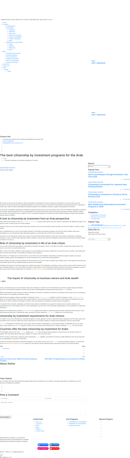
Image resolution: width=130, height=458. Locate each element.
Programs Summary (74, 425)
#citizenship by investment (111, 225)
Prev (2, 356)
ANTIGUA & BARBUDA (15, 37)
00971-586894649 (98, 63)
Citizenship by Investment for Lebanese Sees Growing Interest (107, 185)
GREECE (11, 46)
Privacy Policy (40, 431)
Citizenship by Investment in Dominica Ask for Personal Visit (107, 195)
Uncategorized (95, 218)
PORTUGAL (12, 48)
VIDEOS (38, 429)
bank (64, 289)
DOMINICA (12, 30)
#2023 (89, 225)
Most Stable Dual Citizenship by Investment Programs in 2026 (107, 205)
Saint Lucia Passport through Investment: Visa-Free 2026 (108, 175)
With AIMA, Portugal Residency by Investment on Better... (65, 359)
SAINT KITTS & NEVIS (15, 35)
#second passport (92, 227)
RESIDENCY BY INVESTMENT (14, 42)
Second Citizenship (11, 57)
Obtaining (2, 323)
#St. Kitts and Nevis (102, 227)
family (38, 337)
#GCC (124, 225)
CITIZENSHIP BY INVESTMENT (78, 422)
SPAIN (10, 44)
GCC (10, 452)
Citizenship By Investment (13, 53)
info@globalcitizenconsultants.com (13, 143)
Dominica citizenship (12, 62)
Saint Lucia (12, 33)
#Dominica (120, 225)
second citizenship (117, 227)
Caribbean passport (78, 297)
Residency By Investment (98, 217)
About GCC (6, 64)
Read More (49, 19)
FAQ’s (4, 67)
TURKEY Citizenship (14, 39)
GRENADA (12, 31)
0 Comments (126, 179)
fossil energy (51, 312)
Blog (4, 51)
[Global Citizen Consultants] (35, 8)
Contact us (6, 66)
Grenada (35, 332)
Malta (10, 40)
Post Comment (5, 417)
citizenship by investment (30, 221)
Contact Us (39, 423)
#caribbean (6, 348)
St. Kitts (22, 332)
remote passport (111, 227)
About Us (38, 422)
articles (55, 341)
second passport (44, 297)
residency (69, 325)
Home (4, 22)
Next (83, 356)
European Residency (12, 55)
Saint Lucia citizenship (12, 60)
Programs (6, 24)
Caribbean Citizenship (12, 58)
